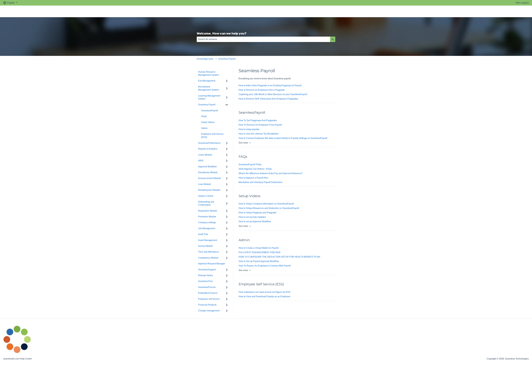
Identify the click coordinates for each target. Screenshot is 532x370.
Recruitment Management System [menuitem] (208, 88)
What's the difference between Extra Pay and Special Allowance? (271, 173)
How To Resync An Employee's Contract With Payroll (265, 266)
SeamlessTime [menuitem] (205, 281)
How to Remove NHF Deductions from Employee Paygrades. (269, 99)
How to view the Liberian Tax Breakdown (259, 134)
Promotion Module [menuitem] (207, 216)
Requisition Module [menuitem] (207, 211)
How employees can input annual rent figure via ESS (264, 292)
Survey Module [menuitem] (205, 246)
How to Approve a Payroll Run (253, 178)
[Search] (332, 39)
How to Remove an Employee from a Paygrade (262, 90)
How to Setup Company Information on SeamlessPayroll (266, 204)
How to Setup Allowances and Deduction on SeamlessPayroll (269, 208)
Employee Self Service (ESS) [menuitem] (212, 135)
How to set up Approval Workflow (255, 221)
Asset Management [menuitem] (207, 240)
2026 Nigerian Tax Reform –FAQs (255, 169)
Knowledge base (205, 59)
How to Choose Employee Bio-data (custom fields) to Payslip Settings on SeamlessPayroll (283, 138)
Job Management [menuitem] (206, 228)
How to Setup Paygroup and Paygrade (257, 212)
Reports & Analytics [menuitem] (207, 149)
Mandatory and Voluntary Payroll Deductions (260, 182)
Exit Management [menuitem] (206, 81)
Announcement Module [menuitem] (209, 178)
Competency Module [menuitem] (208, 258)
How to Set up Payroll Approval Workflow (259, 261)
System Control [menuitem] (205, 196)
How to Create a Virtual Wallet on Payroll (259, 248)
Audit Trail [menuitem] (203, 234)
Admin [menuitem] (204, 128)
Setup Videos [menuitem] (207, 122)
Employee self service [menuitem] (209, 299)
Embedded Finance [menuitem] (208, 293)
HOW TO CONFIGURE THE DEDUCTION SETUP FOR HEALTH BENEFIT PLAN (279, 257)
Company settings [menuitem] (207, 222)
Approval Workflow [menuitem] (207, 166)
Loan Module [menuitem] (204, 184)
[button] (227, 81)
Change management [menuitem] (208, 310)
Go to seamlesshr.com (515, 11)
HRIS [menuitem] (201, 160)
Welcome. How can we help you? (221, 33)
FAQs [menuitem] (204, 116)
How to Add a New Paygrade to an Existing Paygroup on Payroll (270, 85)
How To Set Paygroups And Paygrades (258, 120)
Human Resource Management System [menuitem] (208, 73)
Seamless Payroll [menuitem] (206, 104)
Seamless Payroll (227, 59)
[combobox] (263, 39)
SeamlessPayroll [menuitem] (209, 110)
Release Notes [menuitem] (205, 275)
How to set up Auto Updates (252, 217)
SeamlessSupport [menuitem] (207, 269)
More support (522, 3)
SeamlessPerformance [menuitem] (209, 143)
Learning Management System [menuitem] (209, 97)
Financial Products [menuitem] (207, 305)
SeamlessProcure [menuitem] (207, 287)
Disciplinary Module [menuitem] (208, 172)
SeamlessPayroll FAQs (250, 164)
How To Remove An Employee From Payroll (260, 125)
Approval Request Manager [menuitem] (211, 263)
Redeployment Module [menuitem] (209, 190)
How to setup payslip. (249, 129)
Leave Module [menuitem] (205, 155)
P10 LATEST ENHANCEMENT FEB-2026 (259, 252)
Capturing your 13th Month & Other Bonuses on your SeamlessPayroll (273, 94)
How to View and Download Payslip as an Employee (264, 296)
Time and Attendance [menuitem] (208, 252)
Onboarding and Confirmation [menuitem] (206, 203)
